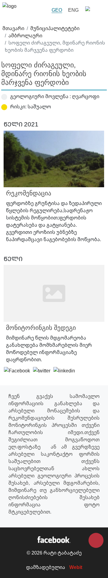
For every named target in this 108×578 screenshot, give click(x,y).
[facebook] (53, 539)
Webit (75, 567)
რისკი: (18, 106)
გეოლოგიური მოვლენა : (40, 96)
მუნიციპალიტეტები (55, 28)
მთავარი (13, 28)
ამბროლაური (25, 35)
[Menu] (94, 10)
